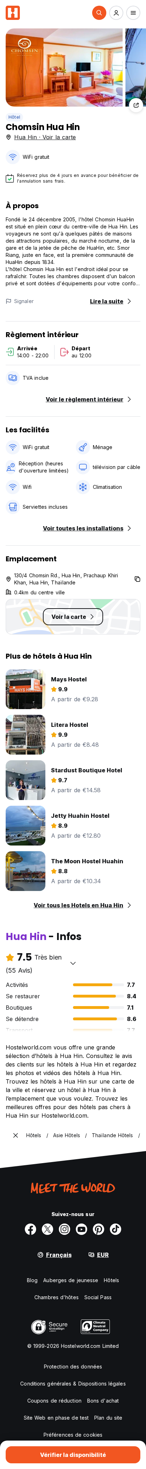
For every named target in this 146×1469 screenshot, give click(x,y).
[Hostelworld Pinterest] (98, 1229)
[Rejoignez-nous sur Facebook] (30, 1229)
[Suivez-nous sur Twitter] (47, 1229)
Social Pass (98, 1297)
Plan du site (108, 1418)
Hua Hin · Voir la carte (45, 137)
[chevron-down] (73, 963)
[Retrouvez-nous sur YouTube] (81, 1229)
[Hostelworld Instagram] (64, 1229)
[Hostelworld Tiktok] (115, 1229)
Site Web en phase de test (56, 1418)
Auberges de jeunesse (70, 1280)
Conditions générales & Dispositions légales (72, 1384)
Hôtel (14, 117)
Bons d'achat (103, 1401)
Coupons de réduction (54, 1401)
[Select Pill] (99, 13)
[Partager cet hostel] (136, 105)
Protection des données (73, 1366)
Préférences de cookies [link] (73, 1435)
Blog (32, 1280)
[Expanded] (15, 1135)
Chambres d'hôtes (56, 1297)
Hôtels (111, 1280)
